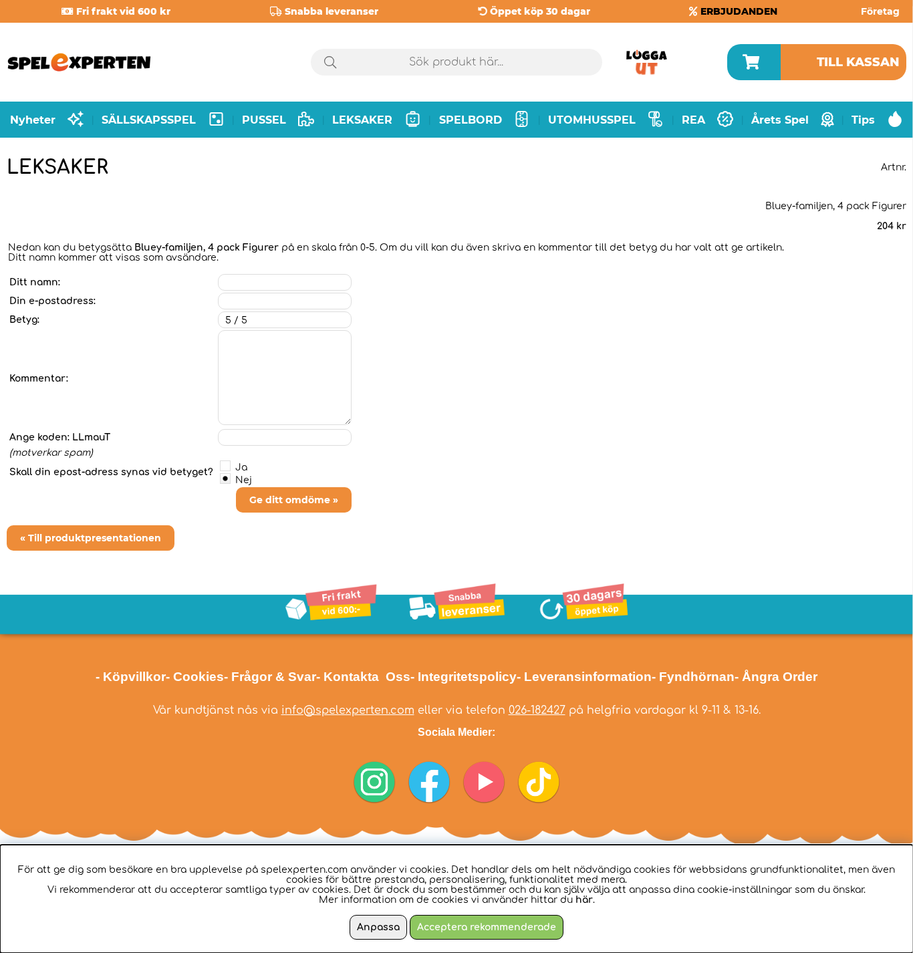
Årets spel (780, 120)
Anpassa (378, 927)
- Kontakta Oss (363, 677)
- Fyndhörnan (693, 677)
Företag (880, 11)
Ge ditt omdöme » (293, 500)
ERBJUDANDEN (738, 11)
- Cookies (195, 677)
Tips (863, 120)
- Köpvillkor (131, 677)
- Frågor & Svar (270, 677)
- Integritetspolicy (463, 677)
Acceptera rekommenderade (486, 927)
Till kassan (858, 62)
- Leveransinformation (584, 677)
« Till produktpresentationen (90, 538)
